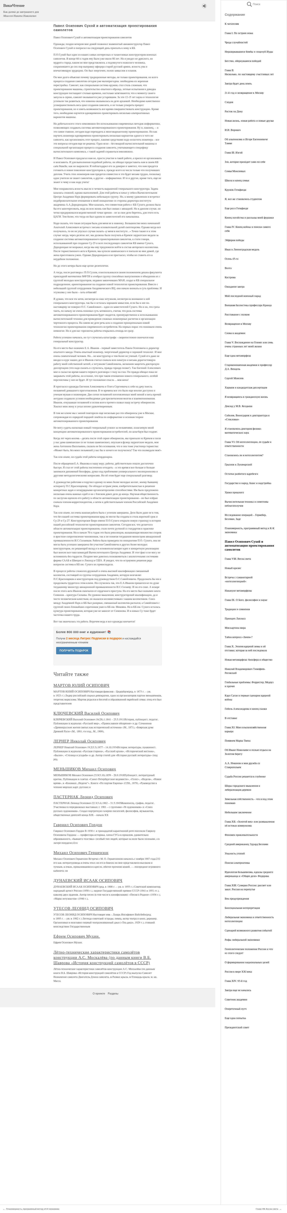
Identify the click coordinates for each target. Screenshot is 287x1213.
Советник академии (236, 999)
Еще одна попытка (235, 1018)
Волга (228, 268)
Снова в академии (235, 333)
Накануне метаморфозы (238, 590)
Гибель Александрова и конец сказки (246, 708)
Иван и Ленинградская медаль (242, 249)
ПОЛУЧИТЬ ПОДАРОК (73, 650)
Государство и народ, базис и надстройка (248, 483)
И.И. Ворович (233, 130)
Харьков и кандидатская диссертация (246, 387)
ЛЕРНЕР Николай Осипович (79, 741)
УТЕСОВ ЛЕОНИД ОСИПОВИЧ (83, 908)
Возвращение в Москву (238, 323)
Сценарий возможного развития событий (248, 930)
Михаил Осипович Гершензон (80, 852)
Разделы (113, 993)
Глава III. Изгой (233, 152)
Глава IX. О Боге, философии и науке (246, 600)
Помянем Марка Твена (237, 740)
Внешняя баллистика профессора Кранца (248, 305)
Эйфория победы (234, 240)
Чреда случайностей (236, 42)
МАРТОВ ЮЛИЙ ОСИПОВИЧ (81, 685)
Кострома (230, 277)
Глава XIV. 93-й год (236, 981)
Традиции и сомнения (237, 609)
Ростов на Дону (234, 111)
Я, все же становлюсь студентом (243, 199)
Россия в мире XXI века (238, 971)
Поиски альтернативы (237, 862)
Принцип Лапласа (235, 618)
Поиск (253, 4)
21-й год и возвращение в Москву (244, 92)
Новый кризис (233, 568)
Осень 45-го (231, 258)
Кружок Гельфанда (235, 189)
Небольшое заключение (238, 812)
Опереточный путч (235, 1008)
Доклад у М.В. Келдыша (238, 406)
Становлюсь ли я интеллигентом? (244, 455)
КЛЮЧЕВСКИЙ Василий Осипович (86, 713)
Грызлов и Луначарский (238, 464)
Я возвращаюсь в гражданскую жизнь (246, 396)
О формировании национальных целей (247, 962)
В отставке (231, 718)
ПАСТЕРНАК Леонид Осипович (83, 796)
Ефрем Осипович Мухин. (76, 936)
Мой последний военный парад (243, 296)
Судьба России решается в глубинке (245, 776)
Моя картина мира (235, 627)
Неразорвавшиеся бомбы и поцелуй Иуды (249, 51)
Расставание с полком (237, 314)
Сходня (229, 102)
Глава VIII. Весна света (238, 558)
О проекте (99, 993)
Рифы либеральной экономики (242, 939)
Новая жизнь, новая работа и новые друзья (249, 120)
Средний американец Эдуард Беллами (246, 844)
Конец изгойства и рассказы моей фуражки (249, 217)
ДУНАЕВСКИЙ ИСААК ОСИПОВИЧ (87, 880)
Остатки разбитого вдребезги (241, 473)
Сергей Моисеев (234, 378)
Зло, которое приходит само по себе (245, 161)
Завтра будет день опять (238, 83)
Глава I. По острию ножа (239, 33)
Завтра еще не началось (238, 990)
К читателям (232, 23)
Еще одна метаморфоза (238, 355)
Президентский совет (237, 1027)
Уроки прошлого (234, 492)
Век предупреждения (237, 898)
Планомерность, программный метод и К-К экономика (32, 1209)
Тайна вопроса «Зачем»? (238, 637)
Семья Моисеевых (235, 171)
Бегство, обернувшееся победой (243, 61)
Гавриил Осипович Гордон (77, 824)
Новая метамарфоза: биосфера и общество (248, 659)
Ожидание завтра (234, 286)
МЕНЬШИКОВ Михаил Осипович (84, 768)
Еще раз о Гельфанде (236, 208)
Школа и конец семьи (237, 180)
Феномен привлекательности (241, 834)
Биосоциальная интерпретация (242, 908)
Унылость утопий (235, 853)
